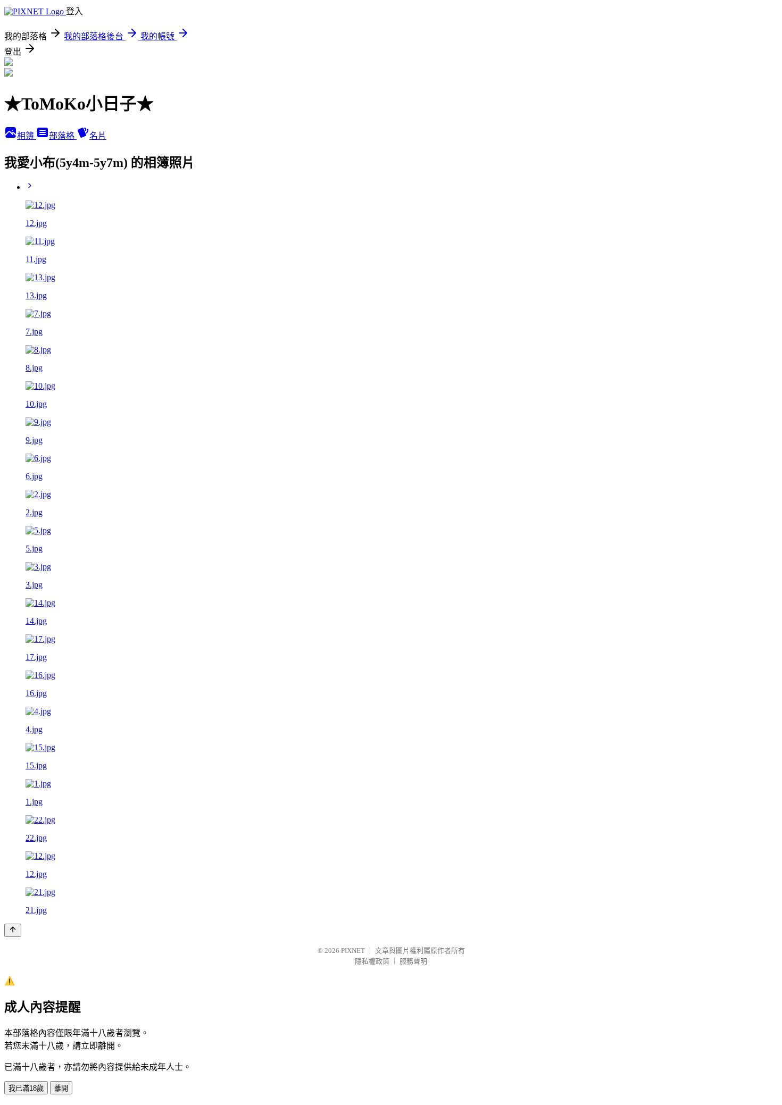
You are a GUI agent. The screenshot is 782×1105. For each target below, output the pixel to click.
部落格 (63, 135)
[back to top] (12, 930)
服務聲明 (413, 961)
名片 (97, 135)
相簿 (26, 135)
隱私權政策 (372, 961)
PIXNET (353, 951)
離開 (61, 1088)
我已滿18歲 (26, 1088)
